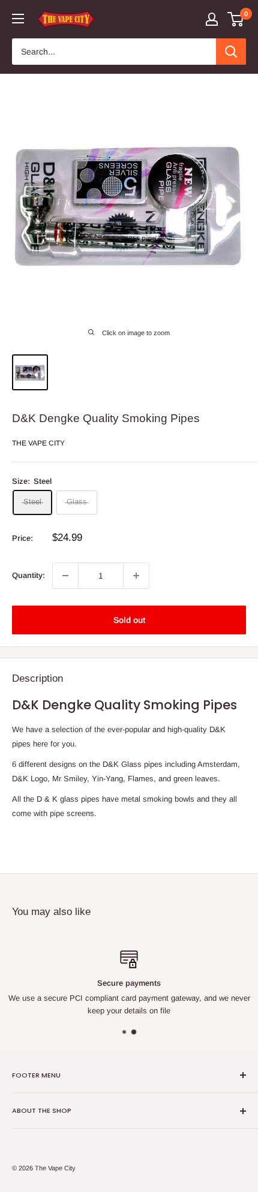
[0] (236, 19)
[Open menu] (18, 18)
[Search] (231, 51)
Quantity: (28, 575)
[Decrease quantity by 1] (65, 575)
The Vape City (38, 443)
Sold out (129, 620)
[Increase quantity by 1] (136, 575)
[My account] (212, 19)
